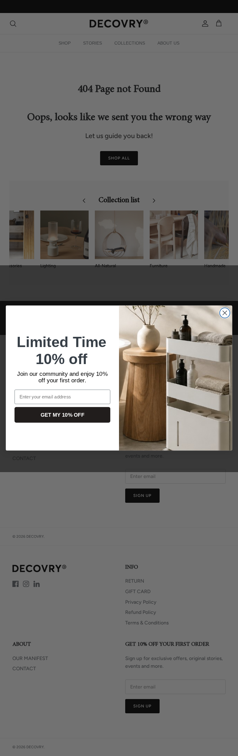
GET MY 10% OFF (62, 415)
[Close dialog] (225, 313)
